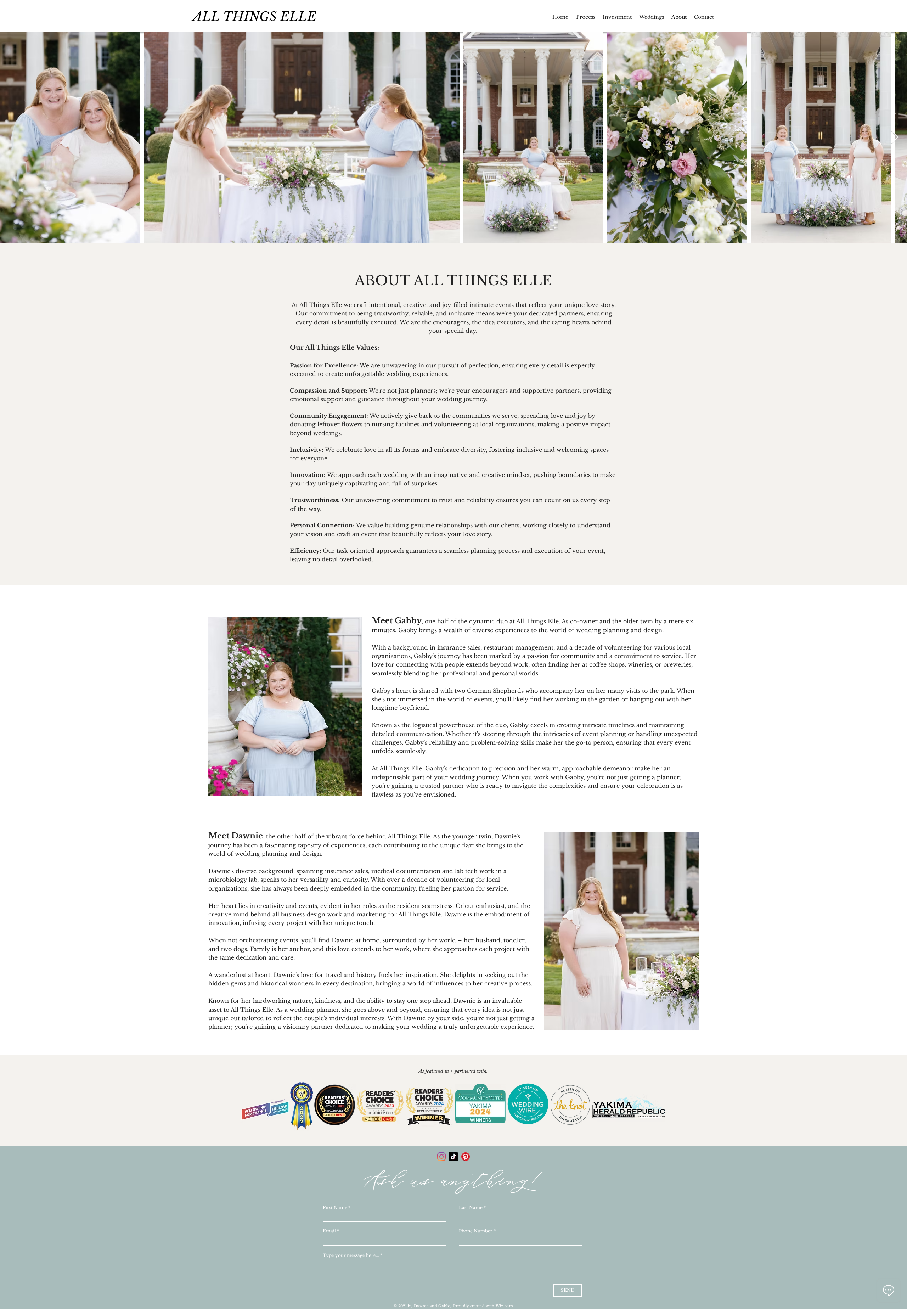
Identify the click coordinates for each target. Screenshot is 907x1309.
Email (329, 1231)
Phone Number (475, 1231)
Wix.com (504, 1306)
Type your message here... (351, 1255)
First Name (335, 1208)
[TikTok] (453, 1156)
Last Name (471, 1208)
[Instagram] (441, 1156)
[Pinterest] (465, 1156)
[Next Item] (895, 138)
